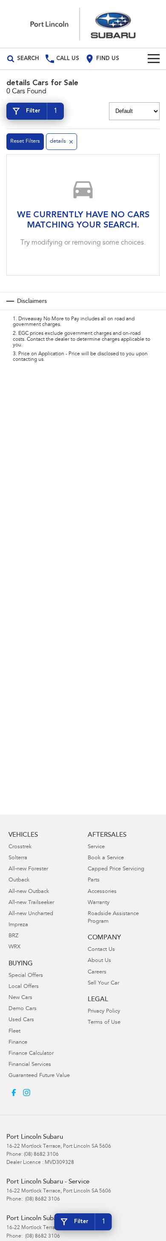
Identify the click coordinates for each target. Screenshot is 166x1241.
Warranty (98, 903)
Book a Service (106, 858)
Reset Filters (25, 141)
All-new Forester (28, 869)
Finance (18, 1042)
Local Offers (24, 987)
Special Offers (26, 976)
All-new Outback (29, 892)
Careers (97, 972)
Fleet (14, 1031)
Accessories (102, 892)
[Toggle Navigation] (154, 58)
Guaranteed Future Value (39, 1076)
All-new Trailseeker (31, 903)
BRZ (13, 936)
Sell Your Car (103, 983)
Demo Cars (23, 1009)
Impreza (18, 925)
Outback (19, 880)
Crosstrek (20, 847)
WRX (14, 947)
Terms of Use (104, 1022)
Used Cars (21, 1020)
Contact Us (101, 950)
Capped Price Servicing (116, 869)
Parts (94, 880)
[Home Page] (83, 23)
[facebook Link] (14, 1092)
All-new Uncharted (31, 914)
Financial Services (30, 1065)
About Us (99, 961)
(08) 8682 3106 (41, 1154)
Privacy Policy (104, 1011)
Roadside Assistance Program (113, 917)
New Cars (20, 998)
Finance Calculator (31, 1054)
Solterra (18, 858)
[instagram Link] (26, 1092)
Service (96, 847)
